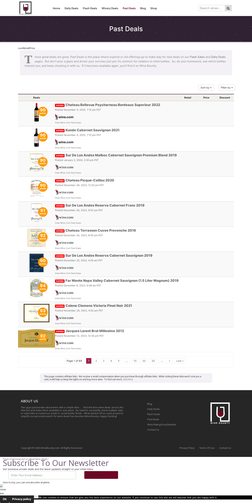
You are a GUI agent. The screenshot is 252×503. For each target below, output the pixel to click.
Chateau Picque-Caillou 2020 (85, 180)
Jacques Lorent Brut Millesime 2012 (90, 331)
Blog (149, 403)
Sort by (205, 87)
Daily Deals (218, 57)
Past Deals (153, 419)
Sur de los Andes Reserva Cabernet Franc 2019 (100, 205)
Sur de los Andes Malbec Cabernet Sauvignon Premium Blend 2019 (116, 155)
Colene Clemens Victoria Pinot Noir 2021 (94, 306)
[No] (36, 496)
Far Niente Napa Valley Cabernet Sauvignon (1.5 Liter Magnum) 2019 (117, 280)
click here (128, 379)
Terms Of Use (207, 448)
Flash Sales (197, 57)
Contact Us (153, 429)
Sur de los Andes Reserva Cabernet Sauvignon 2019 (104, 255)
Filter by (226, 87)
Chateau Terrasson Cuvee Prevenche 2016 (96, 230)
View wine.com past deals (68, 122)
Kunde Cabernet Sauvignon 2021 (88, 130)
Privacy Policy (187, 448)
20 (144, 360)
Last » (180, 360)
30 (153, 360)
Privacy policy (21, 499)
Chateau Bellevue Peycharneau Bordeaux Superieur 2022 (108, 105)
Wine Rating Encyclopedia (161, 424)
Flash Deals (153, 414)
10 (135, 360)
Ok (5, 499)
